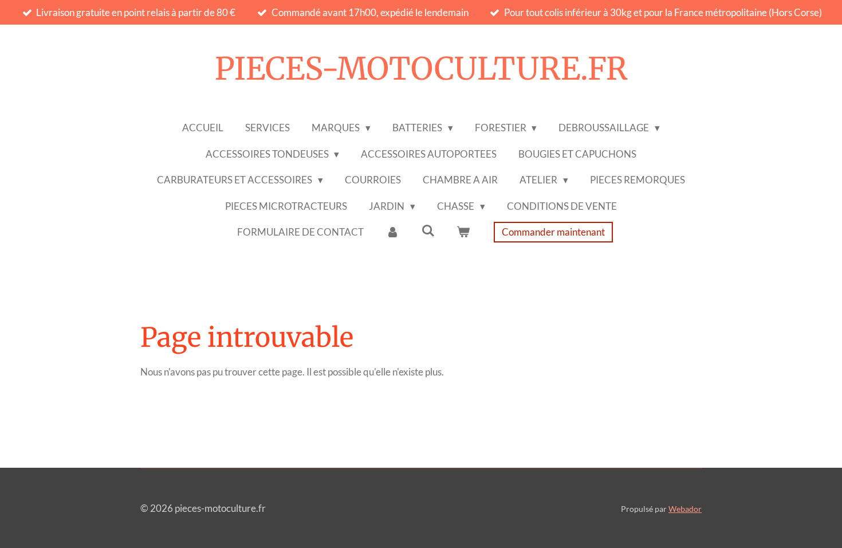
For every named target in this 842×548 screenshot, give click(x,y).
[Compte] (392, 232)
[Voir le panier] (463, 232)
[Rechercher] (428, 231)
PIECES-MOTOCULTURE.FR (421, 68)
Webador (685, 509)
